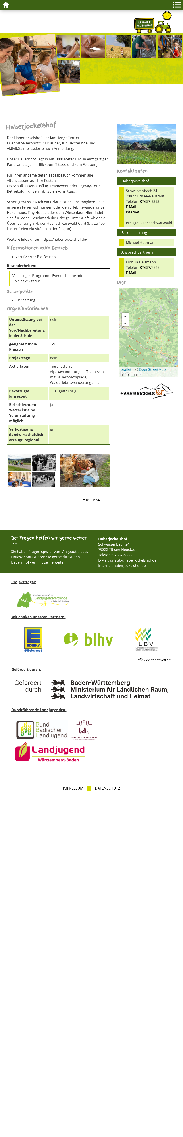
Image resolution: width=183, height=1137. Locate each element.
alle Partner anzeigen (154, 659)
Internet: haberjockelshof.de (122, 565)
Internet (132, 212)
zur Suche (91, 500)
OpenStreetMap (152, 369)
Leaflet (125, 369)
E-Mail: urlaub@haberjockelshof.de (127, 560)
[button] (125, 316)
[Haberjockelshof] (31, 471)
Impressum (73, 788)
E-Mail (131, 206)
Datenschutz (107, 788)
